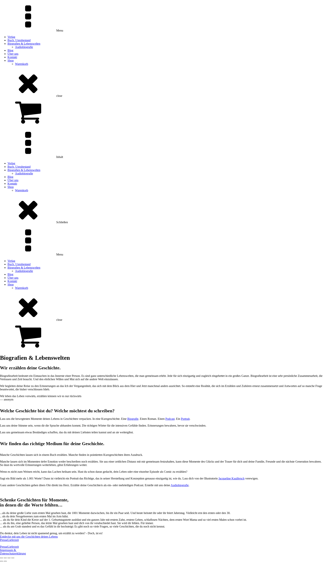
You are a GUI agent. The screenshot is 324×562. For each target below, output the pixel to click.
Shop (11, 60)
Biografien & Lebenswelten (24, 43)
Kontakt (12, 57)
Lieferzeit (13, 540)
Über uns (13, 53)
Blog (10, 50)
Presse (4, 540)
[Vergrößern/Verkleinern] (1, 557)
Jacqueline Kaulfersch (231, 478)
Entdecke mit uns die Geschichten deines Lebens (29, 536)
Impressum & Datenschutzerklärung (13, 551)
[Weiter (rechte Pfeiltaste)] (5, 561)
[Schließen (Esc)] (12, 557)
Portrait (185, 418)
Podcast (170, 418)
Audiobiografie (24, 47)
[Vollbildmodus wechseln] (5, 557)
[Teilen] (9, 557)
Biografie (132, 418)
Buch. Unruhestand (19, 40)
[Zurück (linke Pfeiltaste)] (1, 561)
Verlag (11, 36)
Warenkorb (21, 63)
